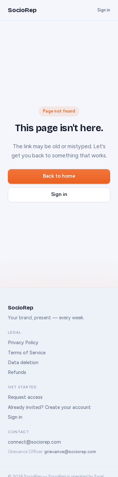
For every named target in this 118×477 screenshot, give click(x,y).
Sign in (103, 10)
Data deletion (23, 362)
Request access (25, 397)
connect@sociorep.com (34, 442)
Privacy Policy (23, 342)
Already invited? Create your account (49, 407)
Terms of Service (27, 353)
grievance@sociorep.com (70, 451)
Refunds (17, 372)
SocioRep (22, 10)
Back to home (59, 176)
